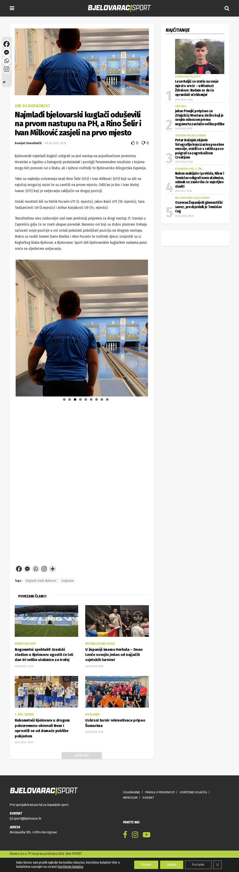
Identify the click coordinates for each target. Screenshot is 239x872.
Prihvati (146, 865)
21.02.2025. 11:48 (184, 161)
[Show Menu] (12, 8)
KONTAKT (148, 810)
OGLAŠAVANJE (131, 805)
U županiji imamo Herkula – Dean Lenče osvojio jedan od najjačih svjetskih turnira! (113, 667)
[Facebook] (19, 582)
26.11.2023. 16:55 (183, 191)
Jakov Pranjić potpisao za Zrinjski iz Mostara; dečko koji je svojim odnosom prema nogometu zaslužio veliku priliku (199, 117)
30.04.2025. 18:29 (24, 755)
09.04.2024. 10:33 (55, 143)
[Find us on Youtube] (146, 848)
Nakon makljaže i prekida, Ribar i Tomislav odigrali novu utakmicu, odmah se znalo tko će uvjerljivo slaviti (199, 179)
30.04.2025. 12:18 (94, 744)
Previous (8, 405)
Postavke (198, 865)
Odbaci (171, 865)
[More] (52, 582)
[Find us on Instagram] (135, 848)
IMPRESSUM (130, 810)
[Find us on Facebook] (125, 848)
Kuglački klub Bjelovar (41, 593)
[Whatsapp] (35, 582)
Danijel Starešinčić (28, 143)
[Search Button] (227, 8)
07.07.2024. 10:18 (184, 99)
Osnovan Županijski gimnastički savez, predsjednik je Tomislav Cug (198, 206)
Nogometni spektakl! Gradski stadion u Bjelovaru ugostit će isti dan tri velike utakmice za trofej (44, 667)
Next (155, 405)
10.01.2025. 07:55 (183, 128)
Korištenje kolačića (70, 867)
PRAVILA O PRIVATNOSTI (160, 805)
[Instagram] (44, 582)
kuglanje (68, 593)
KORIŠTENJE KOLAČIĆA (193, 805)
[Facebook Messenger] (27, 582)
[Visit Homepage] (119, 8)
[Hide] (4, 82)
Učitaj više (82, 768)
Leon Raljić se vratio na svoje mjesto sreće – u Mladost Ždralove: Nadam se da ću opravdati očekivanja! (197, 88)
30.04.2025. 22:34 (24, 679)
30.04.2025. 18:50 (94, 679)
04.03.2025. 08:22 (184, 215)
